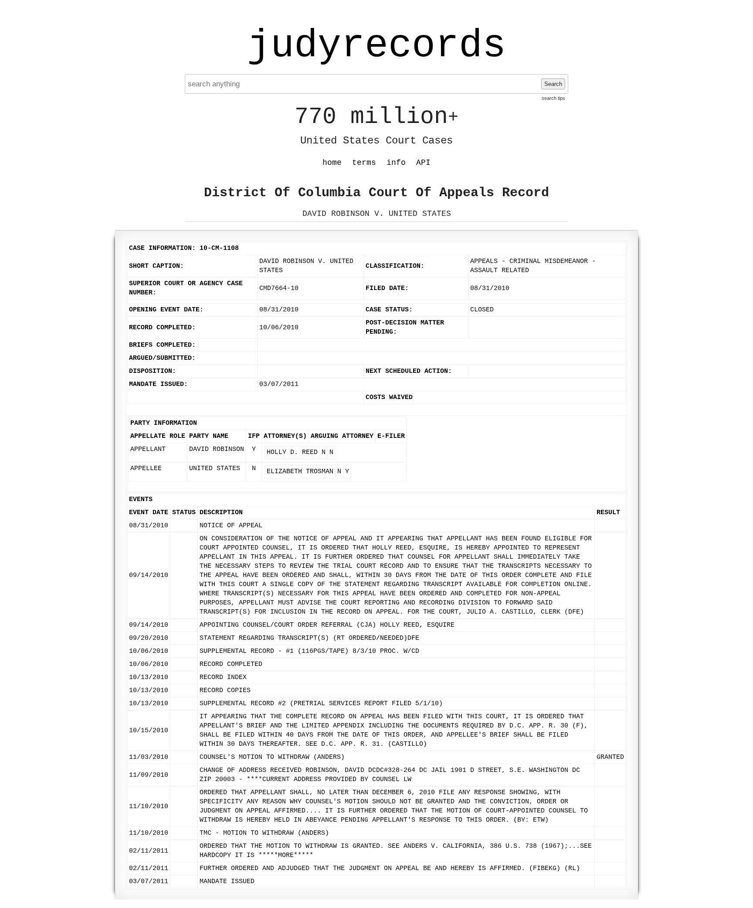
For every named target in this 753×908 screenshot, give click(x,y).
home (332, 162)
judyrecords (376, 45)
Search (553, 84)
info (396, 162)
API (423, 162)
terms (364, 162)
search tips (553, 98)
